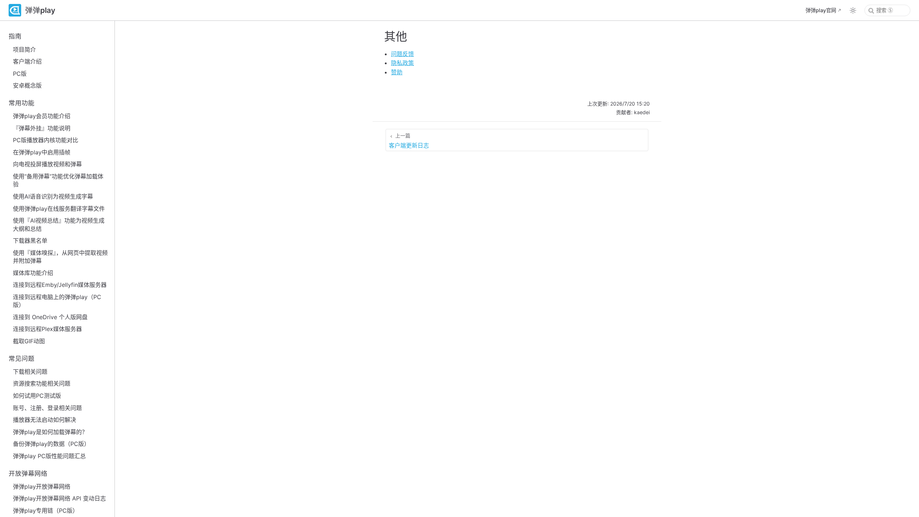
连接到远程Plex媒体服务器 (47, 328)
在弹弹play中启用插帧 (41, 152)
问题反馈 (402, 53)
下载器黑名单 (30, 240)
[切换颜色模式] (853, 10)
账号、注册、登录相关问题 (47, 407)
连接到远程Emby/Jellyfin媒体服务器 (60, 284)
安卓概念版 (27, 85)
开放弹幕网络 (28, 473)
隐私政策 (402, 62)
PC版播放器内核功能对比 (45, 140)
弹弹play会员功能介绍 (41, 116)
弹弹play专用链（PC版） (45, 510)
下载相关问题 (30, 371)
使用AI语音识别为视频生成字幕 (53, 196)
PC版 (20, 73)
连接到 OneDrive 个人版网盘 (50, 317)
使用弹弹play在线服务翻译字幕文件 (59, 208)
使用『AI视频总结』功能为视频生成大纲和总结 (58, 224)
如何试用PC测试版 (37, 395)
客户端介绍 (27, 61)
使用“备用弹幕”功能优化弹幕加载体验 (58, 180)
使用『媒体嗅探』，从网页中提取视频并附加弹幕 (60, 256)
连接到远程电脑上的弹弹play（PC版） (57, 300)
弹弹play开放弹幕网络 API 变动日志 (59, 498)
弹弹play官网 (821, 10)
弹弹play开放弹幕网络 (41, 486)
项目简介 (24, 49)
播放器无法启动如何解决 (44, 419)
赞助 (396, 72)
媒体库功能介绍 (33, 272)
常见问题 (21, 358)
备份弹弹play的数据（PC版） (51, 443)
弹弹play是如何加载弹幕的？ (50, 432)
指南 (15, 36)
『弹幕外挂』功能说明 (41, 128)
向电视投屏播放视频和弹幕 (47, 164)
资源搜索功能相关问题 (41, 383)
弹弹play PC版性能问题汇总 (49, 456)
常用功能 (21, 103)
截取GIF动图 (29, 341)
